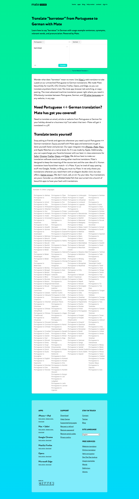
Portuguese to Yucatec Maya (94, 362)
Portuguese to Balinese (42, 236)
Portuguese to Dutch (41, 349)
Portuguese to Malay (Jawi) (78, 227)
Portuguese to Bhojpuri (42, 275)
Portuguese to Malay (75, 225)
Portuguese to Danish (41, 336)
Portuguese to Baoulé (41, 243)
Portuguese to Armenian (42, 218)
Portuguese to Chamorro (39, 298)
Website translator (89, 446)
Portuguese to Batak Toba (41, 260)
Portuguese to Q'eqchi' (76, 322)
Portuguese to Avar (41, 225)
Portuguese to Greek (58, 229)
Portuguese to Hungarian (56, 264)
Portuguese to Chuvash (42, 322)
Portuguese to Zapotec (94, 366)
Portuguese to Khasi (58, 333)
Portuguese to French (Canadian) (59, 208)
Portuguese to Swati (96, 245)
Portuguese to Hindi (58, 259)
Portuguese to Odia (75, 293)
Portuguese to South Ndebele (96, 230)
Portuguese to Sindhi (96, 216)
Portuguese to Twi (95, 318)
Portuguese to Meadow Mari (78, 252)
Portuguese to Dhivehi (42, 340)
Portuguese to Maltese (76, 232)
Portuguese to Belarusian (39, 264)
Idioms (85, 472)
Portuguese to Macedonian (77, 213)
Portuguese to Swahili (96, 243)
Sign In (105, 4)
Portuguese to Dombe (42, 347)
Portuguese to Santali (75, 347)
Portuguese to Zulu (95, 370)
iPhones (88, 147)
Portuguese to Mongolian (77, 263)
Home (74, 4)
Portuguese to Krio (58, 363)
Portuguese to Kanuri (59, 324)
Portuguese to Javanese (56, 310)
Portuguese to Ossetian (76, 297)
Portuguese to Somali (96, 227)
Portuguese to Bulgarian (42, 284)
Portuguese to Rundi (75, 331)
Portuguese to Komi (58, 356)
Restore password (67, 430)
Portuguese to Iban (58, 270)
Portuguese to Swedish (94, 248)
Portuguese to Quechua (76, 324)
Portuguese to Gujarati (59, 234)
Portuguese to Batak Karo (41, 251)
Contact (98, 4)
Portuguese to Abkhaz (42, 195)
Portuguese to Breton (41, 281)
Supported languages (68, 423)
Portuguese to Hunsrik (59, 268)
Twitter (85, 419)
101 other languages (92, 95)
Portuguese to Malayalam (77, 229)
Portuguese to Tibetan (97, 277)
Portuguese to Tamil (96, 265)
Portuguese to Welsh (96, 347)
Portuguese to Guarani (59, 232)
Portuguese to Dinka (41, 342)
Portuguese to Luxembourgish (73, 210)
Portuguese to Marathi (76, 241)
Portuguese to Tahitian (97, 252)
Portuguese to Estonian (42, 365)
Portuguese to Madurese (76, 216)
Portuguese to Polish (75, 309)
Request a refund (66, 426)
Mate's (82, 79)
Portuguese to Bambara (42, 241)
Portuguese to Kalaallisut (56, 316)
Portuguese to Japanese (56, 305)
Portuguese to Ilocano (59, 279)
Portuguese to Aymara (42, 229)
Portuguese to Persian (76, 306)
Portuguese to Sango (75, 342)
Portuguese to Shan (96, 207)
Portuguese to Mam (75, 234)
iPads (95, 147)
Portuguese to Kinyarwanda (56, 346)
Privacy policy (65, 437)
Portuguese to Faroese (42, 370)
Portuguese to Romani (76, 327)
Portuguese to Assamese (39, 221)
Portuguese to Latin (58, 383)
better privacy (47, 175)
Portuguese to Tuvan (96, 315)
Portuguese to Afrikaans (42, 207)
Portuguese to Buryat (41, 286)
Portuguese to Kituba (59, 349)
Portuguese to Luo (74, 207)
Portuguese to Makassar (76, 220)
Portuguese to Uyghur (96, 329)
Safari (36, 156)
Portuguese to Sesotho (94, 199)
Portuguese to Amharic (42, 213)
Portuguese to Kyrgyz (59, 374)
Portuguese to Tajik (96, 254)
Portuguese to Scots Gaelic (77, 352)
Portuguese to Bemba (42, 268)
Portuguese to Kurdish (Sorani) (59, 371)
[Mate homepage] (39, 4)
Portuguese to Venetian (94, 337)
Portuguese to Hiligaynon (56, 255)
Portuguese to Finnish (59, 200)
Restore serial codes (68, 434)
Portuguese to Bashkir (42, 245)
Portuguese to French (59, 204)
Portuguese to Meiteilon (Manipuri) (76, 255)
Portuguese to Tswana (97, 299)
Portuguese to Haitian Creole (59, 237)
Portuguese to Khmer (59, 336)
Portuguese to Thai (95, 275)
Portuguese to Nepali (75, 281)
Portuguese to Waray (96, 345)
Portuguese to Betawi (41, 272)
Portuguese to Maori (75, 238)
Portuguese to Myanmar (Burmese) (76, 267)
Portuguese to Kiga (58, 338)
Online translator (89, 450)
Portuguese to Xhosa (96, 352)
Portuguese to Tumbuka (94, 305)
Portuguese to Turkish (96, 309)
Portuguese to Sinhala (96, 218)
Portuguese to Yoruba (96, 358)
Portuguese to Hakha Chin (59, 242)
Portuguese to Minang (76, 259)
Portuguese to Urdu (96, 327)
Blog (83, 4)
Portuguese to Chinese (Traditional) (42, 314)
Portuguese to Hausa (59, 245)
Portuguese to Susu (96, 241)
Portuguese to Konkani (59, 358)
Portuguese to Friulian (59, 213)
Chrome (43, 156)
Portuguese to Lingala (76, 198)
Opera (57, 156)
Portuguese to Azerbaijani (39, 233)
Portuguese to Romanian (76, 329)
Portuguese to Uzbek (96, 331)
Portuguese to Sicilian (96, 211)
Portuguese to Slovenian (94, 224)
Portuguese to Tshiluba (94, 294)
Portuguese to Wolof (96, 349)
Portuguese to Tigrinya (94, 280)
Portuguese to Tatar (96, 268)
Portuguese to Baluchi (42, 238)
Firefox (51, 156)
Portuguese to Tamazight (94, 258)
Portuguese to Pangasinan (77, 299)
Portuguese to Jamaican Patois (57, 301)
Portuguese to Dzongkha (39, 355)
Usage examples (88, 461)
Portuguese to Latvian (59, 386)
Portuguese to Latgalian (56, 380)
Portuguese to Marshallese (77, 243)
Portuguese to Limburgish (77, 195)
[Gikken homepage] (46, 482)
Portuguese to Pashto (75, 304)
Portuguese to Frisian (59, 211)
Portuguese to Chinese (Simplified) (42, 310)
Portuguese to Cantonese (39, 289)
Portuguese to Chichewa (39, 305)
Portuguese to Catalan (42, 293)
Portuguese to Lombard (76, 202)
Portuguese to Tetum (96, 272)
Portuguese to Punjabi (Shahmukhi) (76, 319)
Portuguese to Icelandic (56, 273)
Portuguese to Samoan (76, 340)
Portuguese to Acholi (41, 202)
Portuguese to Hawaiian (56, 248)
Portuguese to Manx (75, 236)
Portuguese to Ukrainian (94, 323)
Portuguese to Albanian (42, 209)
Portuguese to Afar (41, 204)
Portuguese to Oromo (75, 295)
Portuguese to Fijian (58, 195)
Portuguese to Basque (42, 247)
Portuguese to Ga (57, 218)
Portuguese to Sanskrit (76, 345)
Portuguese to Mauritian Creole (76, 248)
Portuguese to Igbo (58, 277)
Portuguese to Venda (96, 333)
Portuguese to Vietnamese (94, 341)
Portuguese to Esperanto (39, 362)
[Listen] (35, 65)
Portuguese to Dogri (41, 345)
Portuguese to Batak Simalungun (41, 255)
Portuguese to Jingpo (59, 313)
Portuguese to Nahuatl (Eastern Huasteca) (76, 276)
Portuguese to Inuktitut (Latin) (56, 292)
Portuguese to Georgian (56, 226)
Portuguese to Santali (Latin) (78, 349)
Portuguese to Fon (58, 202)
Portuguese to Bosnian (42, 279)
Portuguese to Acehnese (39, 199)
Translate (63, 65)
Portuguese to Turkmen (94, 312)
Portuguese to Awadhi (42, 227)
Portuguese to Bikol (41, 277)
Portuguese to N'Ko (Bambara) (75, 271)
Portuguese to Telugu (96, 270)
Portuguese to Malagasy (76, 222)
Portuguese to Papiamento (77, 302)
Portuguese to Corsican (42, 324)
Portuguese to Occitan (76, 290)
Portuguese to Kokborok (56, 353)
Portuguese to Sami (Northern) (75, 337)
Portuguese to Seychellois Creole (95, 203)
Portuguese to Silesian (97, 213)
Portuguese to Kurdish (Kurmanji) (59, 366)
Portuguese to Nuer (75, 288)
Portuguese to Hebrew (59, 252)
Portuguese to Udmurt (97, 320)
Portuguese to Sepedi (75, 354)
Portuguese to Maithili (76, 218)
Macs (101, 147)
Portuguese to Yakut (96, 354)
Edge (67, 156)
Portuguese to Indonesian (56, 282)
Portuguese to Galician (56, 221)
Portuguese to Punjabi (76, 315)
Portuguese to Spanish (97, 234)
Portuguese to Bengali (42, 270)
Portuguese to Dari (41, 338)
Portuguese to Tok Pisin (95, 287)
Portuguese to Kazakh (59, 331)
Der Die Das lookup (89, 457)
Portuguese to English (42, 358)
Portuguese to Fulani (58, 216)
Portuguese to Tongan (97, 290)
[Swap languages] (69, 42)
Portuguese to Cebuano (42, 295)
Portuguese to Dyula (41, 352)
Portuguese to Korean (59, 361)
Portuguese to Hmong (59, 261)
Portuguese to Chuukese (39, 319)
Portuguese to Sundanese (94, 237)
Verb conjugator (88, 454)
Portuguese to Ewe (41, 367)
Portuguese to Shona (96, 209)
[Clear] (67, 46)
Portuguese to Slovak (96, 220)
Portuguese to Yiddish (97, 356)
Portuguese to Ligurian (56, 389)
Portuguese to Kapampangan (56, 328)
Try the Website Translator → (80, 71)
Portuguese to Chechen (42, 302)
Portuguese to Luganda (76, 204)
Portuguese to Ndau (75, 279)
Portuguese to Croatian (42, 331)
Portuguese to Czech (41, 333)
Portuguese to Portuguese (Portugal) (77, 312)
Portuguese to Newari (75, 284)
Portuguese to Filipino (59, 198)
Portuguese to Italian (58, 297)
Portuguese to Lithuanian (77, 200)
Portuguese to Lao (58, 376)
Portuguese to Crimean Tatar (42, 328)
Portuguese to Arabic (41, 216)
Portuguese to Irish (58, 295)
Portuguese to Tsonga (96, 297)
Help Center (91, 4)
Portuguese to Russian (76, 333)
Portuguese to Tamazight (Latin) (95, 262)
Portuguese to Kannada (56, 321)
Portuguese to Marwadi (76, 245)
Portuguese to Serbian (97, 195)
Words (84, 464)
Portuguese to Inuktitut (56, 287)
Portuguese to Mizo (75, 261)
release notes (49, 419)
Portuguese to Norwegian (77, 286)
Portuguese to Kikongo (56, 341)
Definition (86, 468)
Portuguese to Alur (40, 211)
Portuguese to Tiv (95, 284)
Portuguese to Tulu (95, 302)
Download (41, 421)
